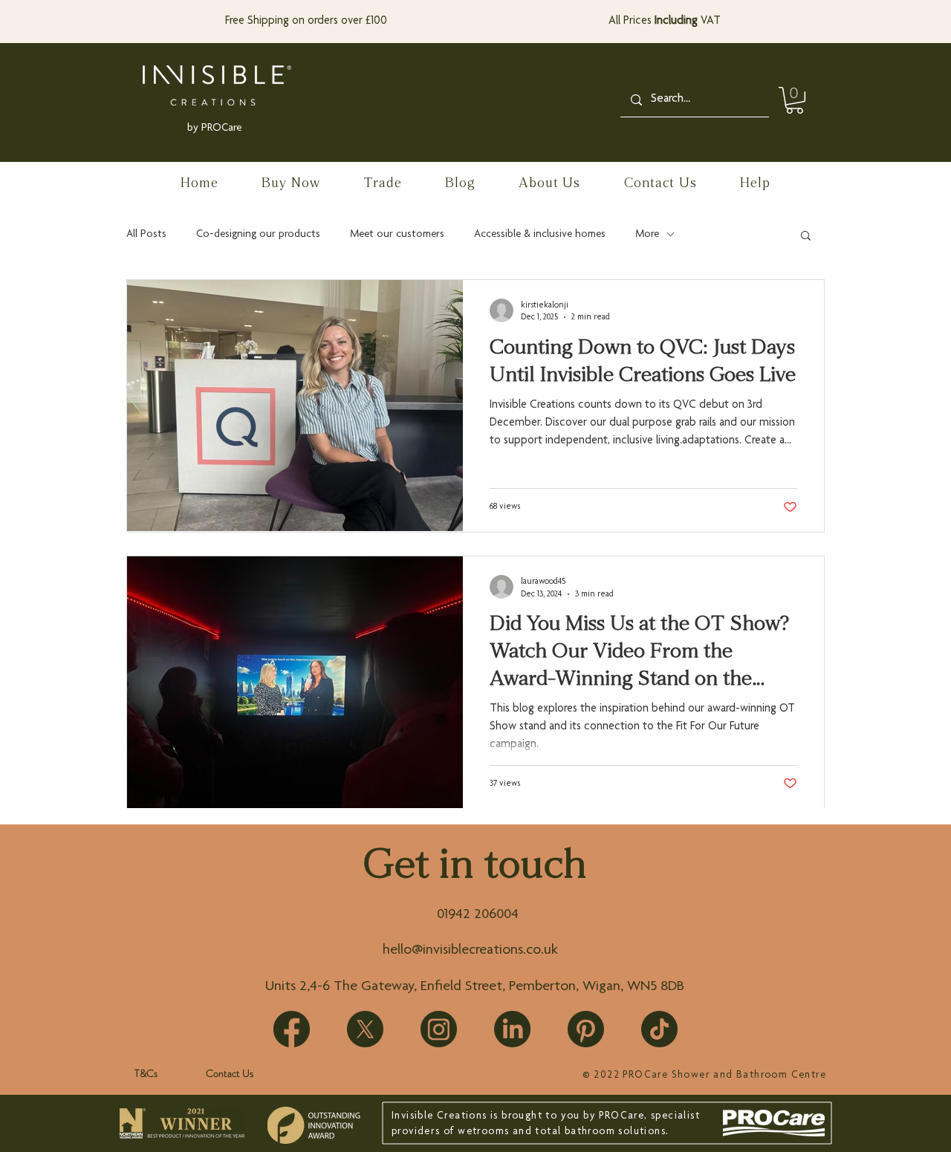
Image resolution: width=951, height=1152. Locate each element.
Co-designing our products (258, 234)
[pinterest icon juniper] (586, 1029)
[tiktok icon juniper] (659, 1029)
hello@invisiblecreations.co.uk (470, 950)
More (647, 234)
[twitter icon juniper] (365, 1029)
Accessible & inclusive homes (540, 234)
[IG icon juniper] (439, 1029)
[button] (795, 100)
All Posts (146, 234)
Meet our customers (397, 234)
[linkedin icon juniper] (512, 1029)
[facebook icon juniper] (291, 1029)
